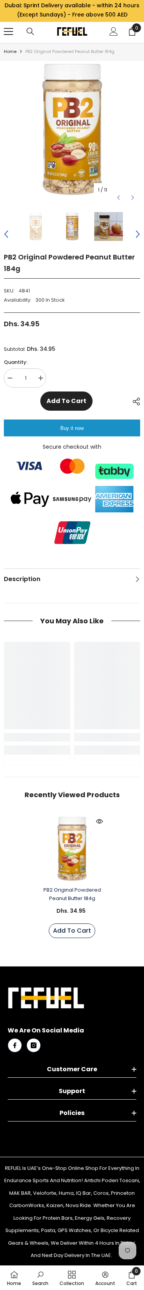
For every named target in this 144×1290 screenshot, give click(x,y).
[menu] (8, 31)
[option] (72, 129)
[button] (118, 190)
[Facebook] (15, 1045)
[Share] (134, 401)
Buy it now (72, 428)
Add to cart (66, 400)
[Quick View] (99, 821)
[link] (37, 737)
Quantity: (16, 362)
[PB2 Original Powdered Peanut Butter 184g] (72, 849)
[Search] (30, 31)
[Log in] (113, 31)
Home (10, 51)
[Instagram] (33, 1045)
